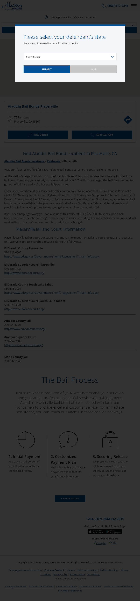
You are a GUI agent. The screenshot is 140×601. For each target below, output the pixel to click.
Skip (93, 69)
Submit (46, 69)
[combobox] (70, 56)
